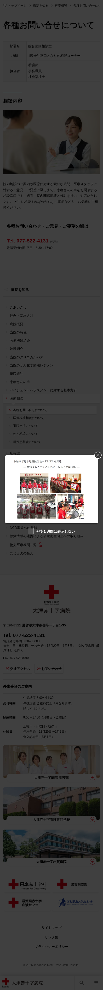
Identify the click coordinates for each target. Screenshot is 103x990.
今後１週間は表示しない (55, 531)
